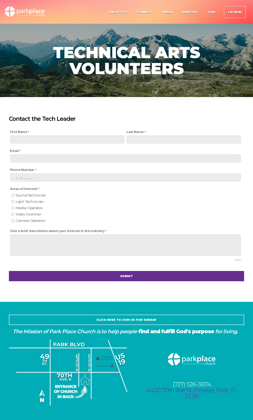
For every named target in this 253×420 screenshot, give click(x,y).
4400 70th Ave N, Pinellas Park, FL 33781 (192, 393)
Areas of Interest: (24, 189)
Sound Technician (31, 195)
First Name (18, 132)
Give (211, 12)
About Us (118, 12)
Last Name (135, 132)
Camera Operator (30, 220)
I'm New (235, 12)
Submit (126, 276)
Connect (145, 12)
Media (167, 12)
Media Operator (29, 208)
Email (14, 151)
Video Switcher (28, 214)
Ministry (190, 12)
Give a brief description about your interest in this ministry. (57, 231)
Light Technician (30, 201)
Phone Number (22, 170)
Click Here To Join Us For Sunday (126, 320)
